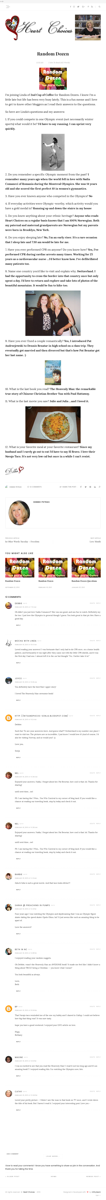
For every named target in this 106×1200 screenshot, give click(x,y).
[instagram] (74, 6)
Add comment (12, 1154)
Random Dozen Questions (84, 581)
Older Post (13, 1176)
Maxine (19, 1057)
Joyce (18, 678)
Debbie (18, 603)
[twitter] (78, 6)
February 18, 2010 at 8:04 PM (26, 1010)
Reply (98, 603)
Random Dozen (12, 581)
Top (97, 1195)
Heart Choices (29, 1192)
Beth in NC (21, 949)
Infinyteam (96, 1192)
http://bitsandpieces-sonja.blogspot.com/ (41, 716)
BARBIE (18, 874)
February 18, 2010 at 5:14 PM (25, 909)
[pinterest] (88, 6)
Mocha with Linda (26, 641)
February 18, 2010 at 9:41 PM (25, 1061)
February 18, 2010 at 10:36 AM (26, 777)
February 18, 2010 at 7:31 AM (25, 607)
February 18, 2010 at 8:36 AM (26, 682)
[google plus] (83, 6)
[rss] (92, 6)
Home (54, 1176)
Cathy (18, 1092)
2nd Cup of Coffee (42, 94)
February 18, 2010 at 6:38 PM (25, 953)
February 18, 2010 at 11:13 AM (25, 878)
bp (16, 1007)
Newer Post (92, 1176)
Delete (92, 603)
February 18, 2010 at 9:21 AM (25, 719)
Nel (17, 773)
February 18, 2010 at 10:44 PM (26, 1095)
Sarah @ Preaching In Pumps (32, 905)
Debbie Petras (16, 487)
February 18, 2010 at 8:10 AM (25, 644)
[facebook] (70, 6)
